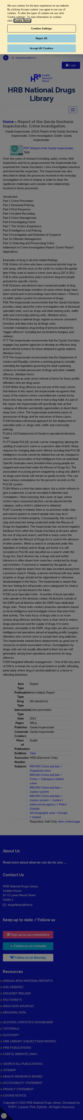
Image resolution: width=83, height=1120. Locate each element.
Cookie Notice (22, 20)
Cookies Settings (41, 28)
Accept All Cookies (41, 48)
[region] (41, 27)
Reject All (41, 38)
